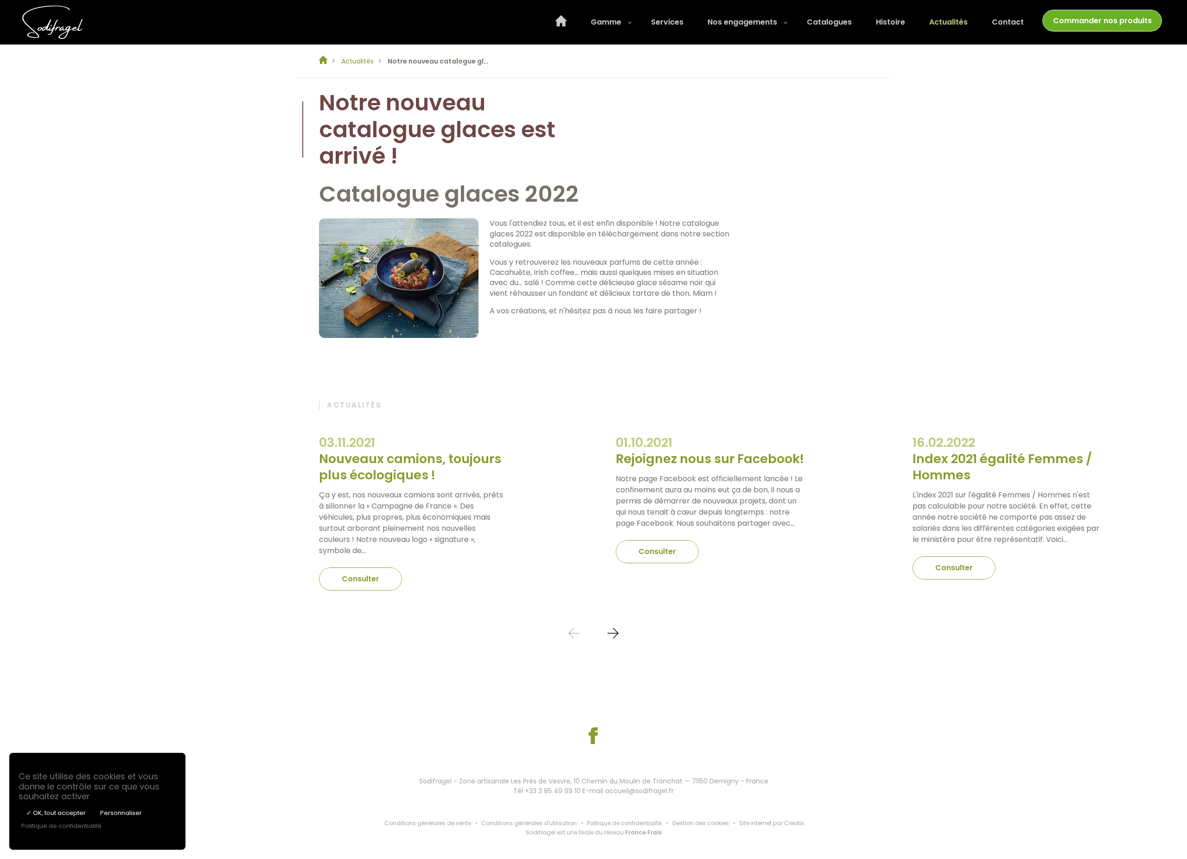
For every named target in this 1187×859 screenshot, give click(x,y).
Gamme (606, 22)
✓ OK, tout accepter (56, 812)
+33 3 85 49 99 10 (553, 790)
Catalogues (829, 22)
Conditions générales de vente (427, 823)
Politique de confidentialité (624, 823)
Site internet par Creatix (771, 823)
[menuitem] (561, 22)
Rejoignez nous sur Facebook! (710, 458)
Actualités (948, 22)
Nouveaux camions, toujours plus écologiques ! (410, 467)
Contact (1008, 22)
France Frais (643, 832)
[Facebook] (593, 741)
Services (667, 22)
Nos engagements (742, 22)
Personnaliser (121, 812)
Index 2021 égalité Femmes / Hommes (1002, 467)
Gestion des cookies (700, 823)
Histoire (890, 22)
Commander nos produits (1102, 20)
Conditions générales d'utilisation (529, 823)
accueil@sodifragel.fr (639, 790)
